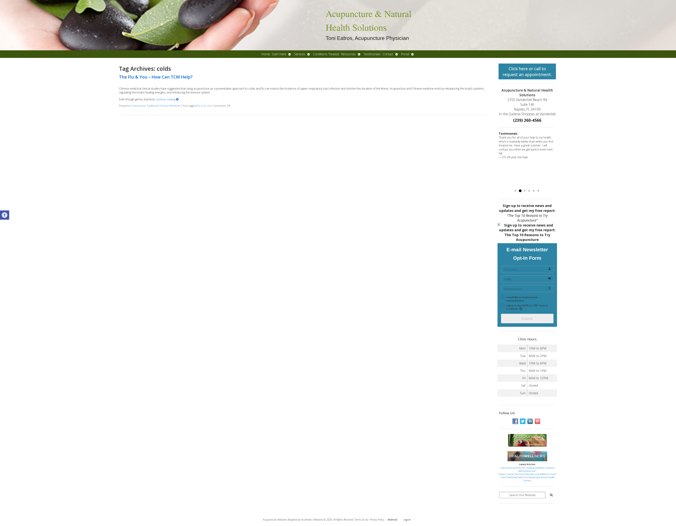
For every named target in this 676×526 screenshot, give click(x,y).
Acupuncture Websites (275, 519)
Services (299, 54)
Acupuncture (138, 105)
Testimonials (372, 54)
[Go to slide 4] (529, 191)
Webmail (392, 519)
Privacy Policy (377, 519)
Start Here (279, 54)
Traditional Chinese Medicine (163, 105)
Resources (348, 54)
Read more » (541, 185)
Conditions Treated (326, 54)
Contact (388, 54)
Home (265, 54)
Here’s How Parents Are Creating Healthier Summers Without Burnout (528, 469)
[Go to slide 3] (524, 191)
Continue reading (166, 99)
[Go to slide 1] (515, 191)
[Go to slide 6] (538, 191)
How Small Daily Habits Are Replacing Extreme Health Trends (528, 479)
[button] (4, 215)
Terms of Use (361, 519)
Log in (407, 519)
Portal (405, 54)
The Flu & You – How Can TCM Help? (155, 77)
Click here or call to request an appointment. (527, 71)
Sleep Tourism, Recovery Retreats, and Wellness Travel (527, 474)
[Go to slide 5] (534, 191)
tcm (203, 105)
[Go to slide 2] (520, 191)
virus (209, 105)
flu (198, 105)
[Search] (551, 495)
